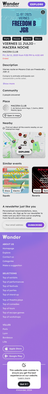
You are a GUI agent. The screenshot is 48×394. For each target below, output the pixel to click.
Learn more (24, 378)
